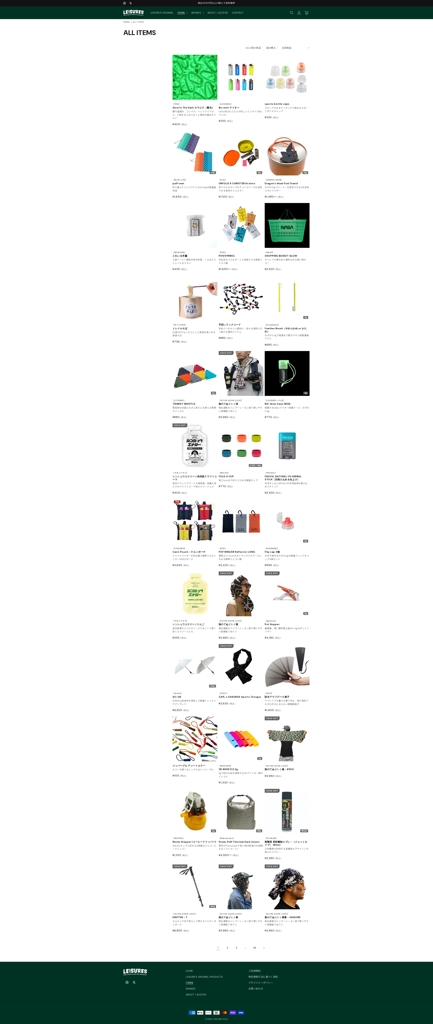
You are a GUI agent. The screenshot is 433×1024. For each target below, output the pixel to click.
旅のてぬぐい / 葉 (231, 623)
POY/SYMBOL (227, 254)
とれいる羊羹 (180, 254)
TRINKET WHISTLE (184, 402)
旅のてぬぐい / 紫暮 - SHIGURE (283, 916)
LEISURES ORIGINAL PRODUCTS (204, 976)
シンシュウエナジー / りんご (188, 623)
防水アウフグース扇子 (277, 695)
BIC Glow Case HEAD (278, 402)
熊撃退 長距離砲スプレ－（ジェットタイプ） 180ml (286, 841)
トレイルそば (180, 327)
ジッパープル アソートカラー (189, 765)
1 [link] (218, 947)
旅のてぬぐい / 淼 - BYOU (279, 768)
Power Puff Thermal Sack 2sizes (239, 840)
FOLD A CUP (226, 475)
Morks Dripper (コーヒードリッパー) (194, 840)
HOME (189, 970)
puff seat (180, 182)
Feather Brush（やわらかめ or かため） (286, 328)
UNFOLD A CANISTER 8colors (237, 182)
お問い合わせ (255, 988)
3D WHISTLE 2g (228, 768)
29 (254, 947)
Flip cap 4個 (272, 550)
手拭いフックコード (230, 324)
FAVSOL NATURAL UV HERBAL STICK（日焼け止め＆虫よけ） (283, 476)
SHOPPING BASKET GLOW (281, 254)
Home (126, 21)
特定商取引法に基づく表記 (263, 976)
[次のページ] (264, 947)
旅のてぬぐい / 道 (231, 402)
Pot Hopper (272, 623)
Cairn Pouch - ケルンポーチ (189, 550)
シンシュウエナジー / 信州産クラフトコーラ (195, 476)
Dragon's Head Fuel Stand (281, 182)
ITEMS (189, 982)
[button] (182, 12)
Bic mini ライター (229, 106)
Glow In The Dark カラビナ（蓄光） (193, 106)
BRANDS (191, 988)
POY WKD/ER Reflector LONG (237, 550)
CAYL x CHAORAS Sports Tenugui (240, 695)
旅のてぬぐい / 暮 (231, 916)
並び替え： (272, 47)
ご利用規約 (254, 970)
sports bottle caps (277, 103)
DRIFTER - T (185, 916)
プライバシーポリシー (260, 982)
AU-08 (177, 695)
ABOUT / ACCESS (196, 994)
